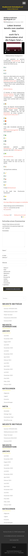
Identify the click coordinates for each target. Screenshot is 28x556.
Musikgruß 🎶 (7, 215)
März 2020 (7, 381)
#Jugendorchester (13, 108)
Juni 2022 (6, 363)
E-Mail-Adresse (4, 256)
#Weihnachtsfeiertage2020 (11, 130)
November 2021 (8, 369)
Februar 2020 (7, 384)
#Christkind (7, 113)
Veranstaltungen (8, 402)
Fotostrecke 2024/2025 (10, 317)
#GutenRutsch (7, 148)
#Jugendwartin (8, 114)
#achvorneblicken (8, 156)
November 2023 (8, 354)
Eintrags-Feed (7, 414)
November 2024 (8, 348)
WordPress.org (8, 420)
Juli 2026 (6, 335)
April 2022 (7, 366)
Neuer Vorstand (8, 314)
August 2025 (7, 341)
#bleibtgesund (18, 150)
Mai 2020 (6, 378)
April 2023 (7, 357)
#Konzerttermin (16, 60)
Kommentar (5, 230)
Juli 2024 (6, 351)
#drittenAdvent (12, 187)
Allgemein (6, 207)
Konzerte (6, 399)
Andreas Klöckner (9, 95)
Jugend (6, 396)
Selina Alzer (15, 114)
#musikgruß (7, 202)
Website (4, 262)
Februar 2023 (7, 360)
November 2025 (8, 338)
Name (4, 250)
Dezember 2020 (8, 375)
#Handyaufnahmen (9, 94)
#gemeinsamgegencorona (17, 202)
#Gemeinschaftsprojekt (10, 81)
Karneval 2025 (8, 320)
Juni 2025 (6, 344)
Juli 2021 (6, 372)
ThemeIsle (20, 552)
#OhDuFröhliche (8, 89)
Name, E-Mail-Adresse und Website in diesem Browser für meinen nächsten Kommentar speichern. (7, 276)
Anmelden (6, 411)
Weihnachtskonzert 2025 (10, 311)
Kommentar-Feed (8, 417)
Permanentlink (7, 209)
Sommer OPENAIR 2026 (10, 308)
